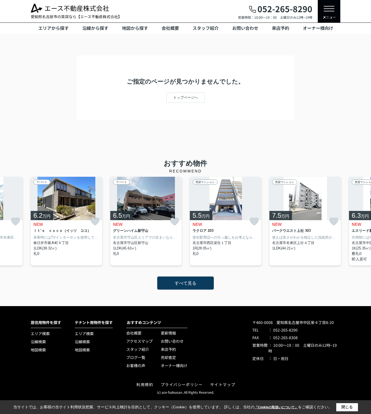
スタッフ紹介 (206, 28)
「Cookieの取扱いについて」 (276, 407)
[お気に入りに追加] (15, 222)
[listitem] (66, 221)
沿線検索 (38, 341)
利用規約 (144, 384)
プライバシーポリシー (182, 384)
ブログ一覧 (135, 357)
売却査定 (168, 357)
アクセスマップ (139, 341)
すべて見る (185, 283)
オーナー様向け (318, 28)
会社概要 (170, 28)
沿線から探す (95, 28)
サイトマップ (222, 384)
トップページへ (185, 97)
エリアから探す (53, 28)
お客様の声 (135, 365)
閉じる (347, 407)
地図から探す (135, 28)
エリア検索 (40, 333)
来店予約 (280, 28)
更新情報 (168, 333)
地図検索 (38, 349)
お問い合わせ (245, 28)
